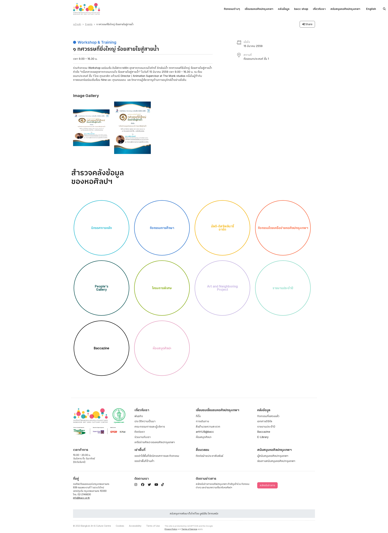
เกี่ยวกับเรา (319, 8)
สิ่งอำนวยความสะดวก (208, 426)
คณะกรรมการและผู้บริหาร (149, 426)
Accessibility (135, 526)
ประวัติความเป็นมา (145, 421)
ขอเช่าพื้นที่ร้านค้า (144, 461)
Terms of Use (153, 526)
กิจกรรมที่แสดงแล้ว (268, 416)
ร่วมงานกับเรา (142, 437)
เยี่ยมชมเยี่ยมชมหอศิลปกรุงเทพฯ (217, 410)
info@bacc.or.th (81, 497)
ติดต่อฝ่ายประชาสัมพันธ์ (209, 455)
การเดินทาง (202, 421)
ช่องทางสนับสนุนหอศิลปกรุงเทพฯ (276, 461)
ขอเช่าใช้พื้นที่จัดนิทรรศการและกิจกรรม (156, 455)
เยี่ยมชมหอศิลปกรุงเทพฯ (259, 8)
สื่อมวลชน (202, 450)
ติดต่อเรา (139, 431)
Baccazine (263, 431)
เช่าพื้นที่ (139, 450)
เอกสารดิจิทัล (264, 421)
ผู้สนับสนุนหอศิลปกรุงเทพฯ (272, 455)
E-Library (263, 437)
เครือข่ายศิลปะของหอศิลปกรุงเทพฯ (154, 442)
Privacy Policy (171, 529)
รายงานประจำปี (266, 426)
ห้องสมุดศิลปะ (204, 437)
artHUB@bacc (205, 431)
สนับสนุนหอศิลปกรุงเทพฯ (345, 8)
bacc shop (301, 8)
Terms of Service (189, 529)
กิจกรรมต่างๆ (232, 8)
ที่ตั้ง (198, 416)
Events (88, 24)
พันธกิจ (138, 416)
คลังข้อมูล (283, 8)
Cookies (120, 526)
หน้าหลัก (77, 24)
